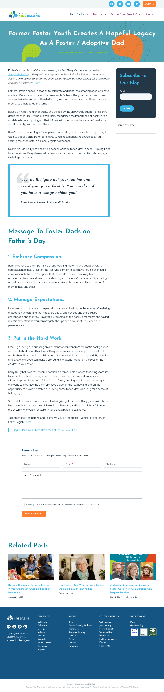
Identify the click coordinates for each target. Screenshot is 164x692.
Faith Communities (108, 639)
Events (102, 643)
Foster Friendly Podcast (80, 626)
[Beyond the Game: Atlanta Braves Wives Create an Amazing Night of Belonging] (31, 567)
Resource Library (77, 632)
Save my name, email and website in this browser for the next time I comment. (63, 504)
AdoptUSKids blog (19, 74)
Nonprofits (104, 646)
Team (71, 639)
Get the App (105, 622)
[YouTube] (128, 4)
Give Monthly (136, 626)
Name (28, 464)
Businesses (104, 636)
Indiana (41, 632)
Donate (149, 4)
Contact (73, 643)
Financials (73, 646)
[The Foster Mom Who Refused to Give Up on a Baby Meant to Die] (82, 567)
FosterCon (74, 629)
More (147, 14)
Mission (72, 636)
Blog (71, 622)
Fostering (98, 14)
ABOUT (72, 617)
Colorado (42, 626)
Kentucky (42, 639)
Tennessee (42, 646)
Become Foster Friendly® (124, 14)
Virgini (41, 650)
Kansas (41, 636)
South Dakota (44, 643)
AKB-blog (101, 52)
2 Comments (131, 597)
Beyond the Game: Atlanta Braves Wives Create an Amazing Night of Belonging (29, 589)
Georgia (41, 629)
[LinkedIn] (137, 4)
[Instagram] (120, 4)
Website (111, 464)
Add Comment (33, 475)
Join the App (105, 626)
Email (69, 464)
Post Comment (33, 513)
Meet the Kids (78, 14)
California (42, 622)
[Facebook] (112, 4)
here (37, 82)
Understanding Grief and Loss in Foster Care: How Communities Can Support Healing (131, 589)
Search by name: (125, 125)
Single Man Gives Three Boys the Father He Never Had (45, 430)
